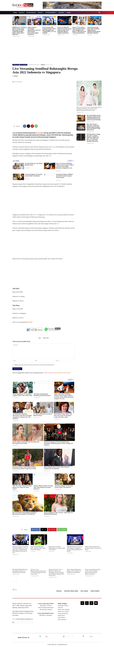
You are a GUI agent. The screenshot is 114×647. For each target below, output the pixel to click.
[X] (28, 126)
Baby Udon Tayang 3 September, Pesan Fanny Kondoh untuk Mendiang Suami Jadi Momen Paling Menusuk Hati (93, 127)
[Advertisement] (57, 49)
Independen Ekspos (63, 605)
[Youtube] (96, 603)
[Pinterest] (32, 126)
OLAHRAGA (15, 64)
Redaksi (16, 76)
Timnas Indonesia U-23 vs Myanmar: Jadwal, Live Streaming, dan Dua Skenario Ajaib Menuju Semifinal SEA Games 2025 (56, 572)
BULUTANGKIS (23, 64)
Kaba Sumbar (61, 617)
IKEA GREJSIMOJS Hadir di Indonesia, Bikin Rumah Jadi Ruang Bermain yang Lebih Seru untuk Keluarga (94, 117)
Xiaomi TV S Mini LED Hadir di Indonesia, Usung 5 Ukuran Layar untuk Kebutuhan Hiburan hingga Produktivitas (64, 30)
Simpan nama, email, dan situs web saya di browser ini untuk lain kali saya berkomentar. (34, 364)
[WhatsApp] (36, 126)
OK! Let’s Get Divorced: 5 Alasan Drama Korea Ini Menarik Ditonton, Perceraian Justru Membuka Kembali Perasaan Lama (89, 109)
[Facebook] (24, 126)
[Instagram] (82, 603)
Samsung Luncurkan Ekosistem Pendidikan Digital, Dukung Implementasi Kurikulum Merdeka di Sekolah (93, 30)
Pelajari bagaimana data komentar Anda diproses (57, 372)
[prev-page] (13, 581)
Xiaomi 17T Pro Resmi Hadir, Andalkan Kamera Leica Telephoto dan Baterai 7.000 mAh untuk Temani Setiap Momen (79, 30)
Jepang (53, 147)
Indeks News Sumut (63, 611)
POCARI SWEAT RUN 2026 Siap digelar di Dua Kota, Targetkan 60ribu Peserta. (19, 571)
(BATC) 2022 (45, 337)
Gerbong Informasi (63, 613)
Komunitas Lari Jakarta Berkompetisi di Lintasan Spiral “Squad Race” (57, 548)
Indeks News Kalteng (63, 609)
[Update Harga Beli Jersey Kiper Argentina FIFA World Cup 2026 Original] (39, 539)
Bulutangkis (40, 133)
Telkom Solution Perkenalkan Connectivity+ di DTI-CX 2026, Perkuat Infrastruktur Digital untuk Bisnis (33, 31)
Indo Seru (60, 607)
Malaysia (35, 215)
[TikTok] (87, 603)
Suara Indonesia (62, 619)
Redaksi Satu (61, 615)
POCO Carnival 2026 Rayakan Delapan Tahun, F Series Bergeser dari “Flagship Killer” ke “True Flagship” (49, 30)
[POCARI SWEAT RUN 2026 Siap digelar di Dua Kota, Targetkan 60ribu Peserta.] (20, 562)
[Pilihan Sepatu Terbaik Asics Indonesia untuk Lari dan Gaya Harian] (93, 539)
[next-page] (16, 581)
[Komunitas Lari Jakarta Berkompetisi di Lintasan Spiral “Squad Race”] (57, 539)
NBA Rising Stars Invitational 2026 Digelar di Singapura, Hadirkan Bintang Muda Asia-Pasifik (75, 549)
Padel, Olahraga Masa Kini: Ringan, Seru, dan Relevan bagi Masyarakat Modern (74, 571)
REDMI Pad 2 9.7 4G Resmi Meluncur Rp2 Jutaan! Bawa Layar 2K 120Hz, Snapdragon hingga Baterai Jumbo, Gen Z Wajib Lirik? (19, 31)
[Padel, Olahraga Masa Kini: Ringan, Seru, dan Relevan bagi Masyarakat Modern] (75, 562)
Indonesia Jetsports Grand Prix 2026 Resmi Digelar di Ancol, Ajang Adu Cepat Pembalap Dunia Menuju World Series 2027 (20, 549)
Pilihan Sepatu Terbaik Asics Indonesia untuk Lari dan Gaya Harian (93, 548)
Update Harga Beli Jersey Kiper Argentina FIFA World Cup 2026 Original (38, 548)
